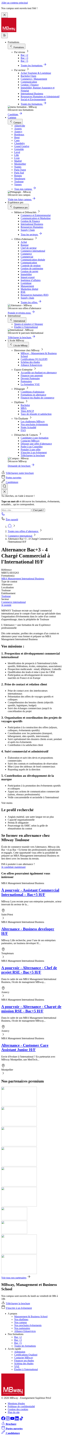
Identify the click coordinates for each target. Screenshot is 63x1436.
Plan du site (14, 1412)
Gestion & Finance (30, 221)
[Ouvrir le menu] (4, 35)
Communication (29, 81)
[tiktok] (21, 1419)
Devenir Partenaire (30, 378)
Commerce (26, 253)
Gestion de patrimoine (32, 268)
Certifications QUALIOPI (34, 359)
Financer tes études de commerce (37, 397)
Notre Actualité (28, 427)
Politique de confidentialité (21, 1406)
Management (27, 286)
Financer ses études (24, 1360)
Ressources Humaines (32, 227)
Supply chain (27, 297)
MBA (24, 408)
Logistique (26, 283)
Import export (28, 277)
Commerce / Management (34, 78)
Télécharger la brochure (33, 455)
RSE (23, 292)
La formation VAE (30, 384)
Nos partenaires (22, 1328)
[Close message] (4, 15)
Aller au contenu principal (14, 2)
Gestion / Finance (30, 84)
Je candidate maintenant (13, 867)
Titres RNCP (27, 411)
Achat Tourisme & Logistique (36, 73)
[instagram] (8, 1419)
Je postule (6, 605)
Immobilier (26, 274)
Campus (12, 117)
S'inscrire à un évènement (34, 452)
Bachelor (25, 405)
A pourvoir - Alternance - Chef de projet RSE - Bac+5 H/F (29, 970)
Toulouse (6, 596)
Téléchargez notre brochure (20, 473)
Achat (24, 242)
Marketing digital (29, 289)
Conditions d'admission (32, 391)
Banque (25, 245)
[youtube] (12, 1419)
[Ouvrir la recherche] (4, 486)
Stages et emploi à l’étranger (28, 324)
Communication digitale (33, 259)
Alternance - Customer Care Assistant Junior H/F (24, 1047)
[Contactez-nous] (3, 515)
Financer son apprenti (32, 375)
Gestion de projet (29, 271)
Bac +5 (24, 61)
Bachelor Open (28, 76)
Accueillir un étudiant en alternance (39, 372)
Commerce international (33, 250)
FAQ (23, 430)
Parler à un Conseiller (32, 446)
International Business (32, 93)
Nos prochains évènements (34, 424)
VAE (16, 1366)
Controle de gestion (31, 265)
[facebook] (3, 1419)
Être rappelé (12, 519)
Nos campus (20, 1322)
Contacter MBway (30, 440)
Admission (19, 1351)
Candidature (12, 482)
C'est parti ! (38, 510)
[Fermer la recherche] (4, 491)
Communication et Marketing (36, 218)
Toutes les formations (25, 1345)
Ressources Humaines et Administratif (40, 96)
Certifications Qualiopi (25, 1354)
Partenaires (26, 381)
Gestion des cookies (18, 1409)
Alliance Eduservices (31, 365)
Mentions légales (16, 1403)
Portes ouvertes (13, 477)
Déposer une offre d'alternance (36, 443)
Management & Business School (30, 1316)
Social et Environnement (33, 99)
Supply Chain (28, 230)
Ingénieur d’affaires (31, 280)
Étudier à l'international (26, 327)
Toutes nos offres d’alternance (23, 531)
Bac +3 (24, 58)
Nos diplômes (21, 1319)
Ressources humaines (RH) (34, 294)
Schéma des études (30, 362)
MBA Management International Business (22, 578)
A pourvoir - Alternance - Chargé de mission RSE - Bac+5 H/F (31, 1008)
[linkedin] (17, 1419)
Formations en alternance (33, 394)
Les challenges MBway (33, 421)
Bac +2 (24, 55)
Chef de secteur (29, 248)
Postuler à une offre (31, 449)
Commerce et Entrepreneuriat (36, 215)
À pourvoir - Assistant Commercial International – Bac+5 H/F (30, 892)
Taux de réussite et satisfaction (36, 414)
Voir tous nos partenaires (13, 1277)
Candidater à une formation (34, 437)
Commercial (27, 256)
